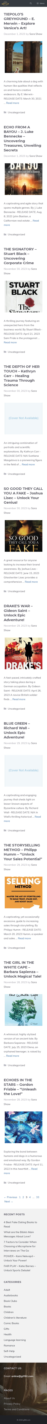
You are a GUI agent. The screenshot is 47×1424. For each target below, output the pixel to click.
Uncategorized (16, 112)
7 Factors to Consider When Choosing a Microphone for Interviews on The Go (20, 1246)
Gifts (6, 1328)
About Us (9, 1398)
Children (9, 1312)
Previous (10, 1197)
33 (38, 1197)
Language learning (15, 1339)
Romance (9, 1345)
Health (8, 1334)
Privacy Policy (12, 1403)
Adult (7, 1289)
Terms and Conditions (16, 1409)
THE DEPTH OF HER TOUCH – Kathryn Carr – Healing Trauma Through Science (22, 375)
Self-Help (9, 1351)
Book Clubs (10, 1300)
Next (8, 1201)
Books (7, 1306)
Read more (12, 102)
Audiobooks (11, 1295)
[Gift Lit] (5, 3)
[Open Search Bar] (30, 3)
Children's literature (15, 1317)
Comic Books (11, 1323)
